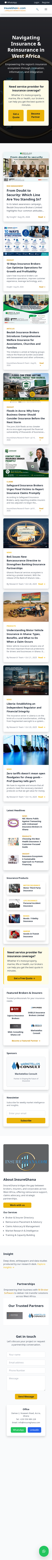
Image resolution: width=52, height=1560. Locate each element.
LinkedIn (34, 1433)
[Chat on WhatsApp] (44, 1551)
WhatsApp (18, 1433)
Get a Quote (15, 115)
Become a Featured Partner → (26, 1040)
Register (46, 2)
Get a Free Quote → (24, 978)
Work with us (17, 1208)
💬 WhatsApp (10, 2)
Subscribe (26, 1123)
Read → (41, 217)
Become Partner (35, 115)
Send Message (26, 1399)
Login (36, 2)
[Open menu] (46, 9)
